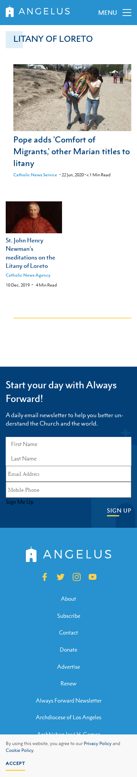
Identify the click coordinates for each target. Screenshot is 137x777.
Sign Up (119, 510)
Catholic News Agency (28, 275)
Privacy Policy (98, 744)
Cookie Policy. (20, 750)
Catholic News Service (35, 174)
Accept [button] (15, 763)
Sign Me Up (19, 502)
